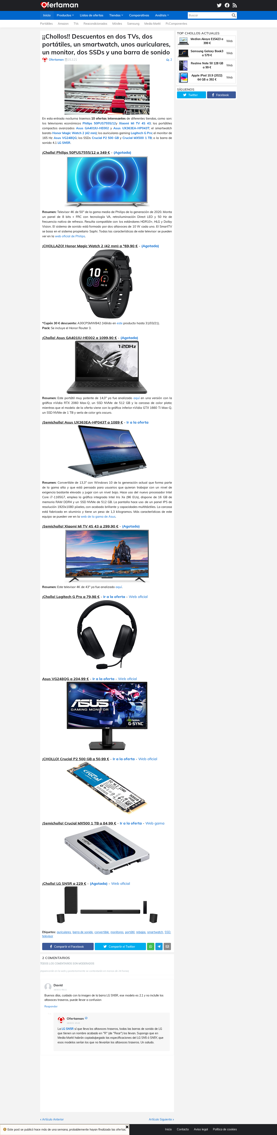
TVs (76, 23)
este (119, 323)
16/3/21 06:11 (60, 989)
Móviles (117, 23)
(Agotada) (122, 152)
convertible (101, 932)
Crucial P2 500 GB (105, 138)
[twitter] (219, 5)
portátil (129, 932)
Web (229, 41)
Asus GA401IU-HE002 (92, 128)
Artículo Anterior (53, 1119)
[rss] (235, 5)
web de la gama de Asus (98, 516)
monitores (117, 932)
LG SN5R (64, 143)
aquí (136, 398)
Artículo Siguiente (160, 1119)
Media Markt (152, 23)
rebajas (141, 932)
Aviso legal (201, 1129)
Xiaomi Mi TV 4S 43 (134, 123)
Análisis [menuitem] (160, 15)
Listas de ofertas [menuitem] (91, 15)
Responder (51, 1006)
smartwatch (155, 932)
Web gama (154, 823)
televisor (47, 936)
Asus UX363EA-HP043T (131, 128)
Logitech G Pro (141, 133)
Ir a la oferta (137, 422)
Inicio (168, 1129)
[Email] (167, 946)
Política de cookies (225, 1129)
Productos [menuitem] (64, 15)
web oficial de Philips (70, 236)
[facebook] (227, 5)
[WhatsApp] (150, 946)
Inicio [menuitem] (47, 15)
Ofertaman (75, 1018)
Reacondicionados (95, 23)
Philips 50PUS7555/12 (99, 123)
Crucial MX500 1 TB (137, 138)
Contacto (183, 1129)
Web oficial (138, 596)
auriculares (64, 932)
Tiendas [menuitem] (114, 15)
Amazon (63, 23)
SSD (167, 932)
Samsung (133, 23)
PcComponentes (176, 23)
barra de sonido (83, 932)
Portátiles (46, 23)
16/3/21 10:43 (73, 1023)
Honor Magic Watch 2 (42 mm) (74, 133)
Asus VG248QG (65, 138)
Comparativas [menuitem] (139, 15)
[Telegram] (159, 946)
